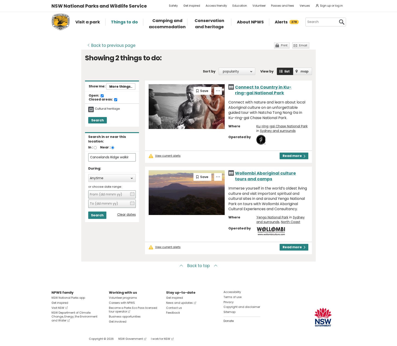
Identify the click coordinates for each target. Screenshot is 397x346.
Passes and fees (282, 6)
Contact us (174, 308)
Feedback (173, 313)
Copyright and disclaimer (242, 307)
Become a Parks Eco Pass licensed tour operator (133, 310)
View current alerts (168, 156)
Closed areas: (101, 100)
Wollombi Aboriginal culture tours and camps (265, 176)
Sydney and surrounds (278, 130)
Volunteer (259, 6)
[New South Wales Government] (323, 317)
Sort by (209, 71)
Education (240, 6)
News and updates (179, 303)
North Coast (290, 222)
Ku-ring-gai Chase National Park (282, 126)
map (305, 71)
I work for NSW (160, 339)
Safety (173, 6)
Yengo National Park (272, 217)
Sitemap (229, 312)
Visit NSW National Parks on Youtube (75, 339)
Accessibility (232, 292)
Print (284, 45)
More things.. (120, 86)
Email (303, 45)
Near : (105, 147)
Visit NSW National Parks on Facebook (55, 339)
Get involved (117, 322)
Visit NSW (57, 308)
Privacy (229, 302)
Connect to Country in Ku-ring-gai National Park (263, 90)
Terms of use (232, 297)
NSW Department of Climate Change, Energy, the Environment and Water (74, 316)
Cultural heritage (107, 109)
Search (97, 120)
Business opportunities (125, 316)
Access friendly (216, 6)
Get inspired (191, 6)
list (287, 71)
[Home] (60, 22)
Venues (305, 6)
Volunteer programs (123, 298)
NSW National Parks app (68, 298)
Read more (292, 155)
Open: (94, 96)
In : (90, 147)
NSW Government (130, 339)
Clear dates (126, 214)
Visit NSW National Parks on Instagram (65, 339)
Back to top (198, 265)
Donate (229, 321)
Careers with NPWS (122, 303)
